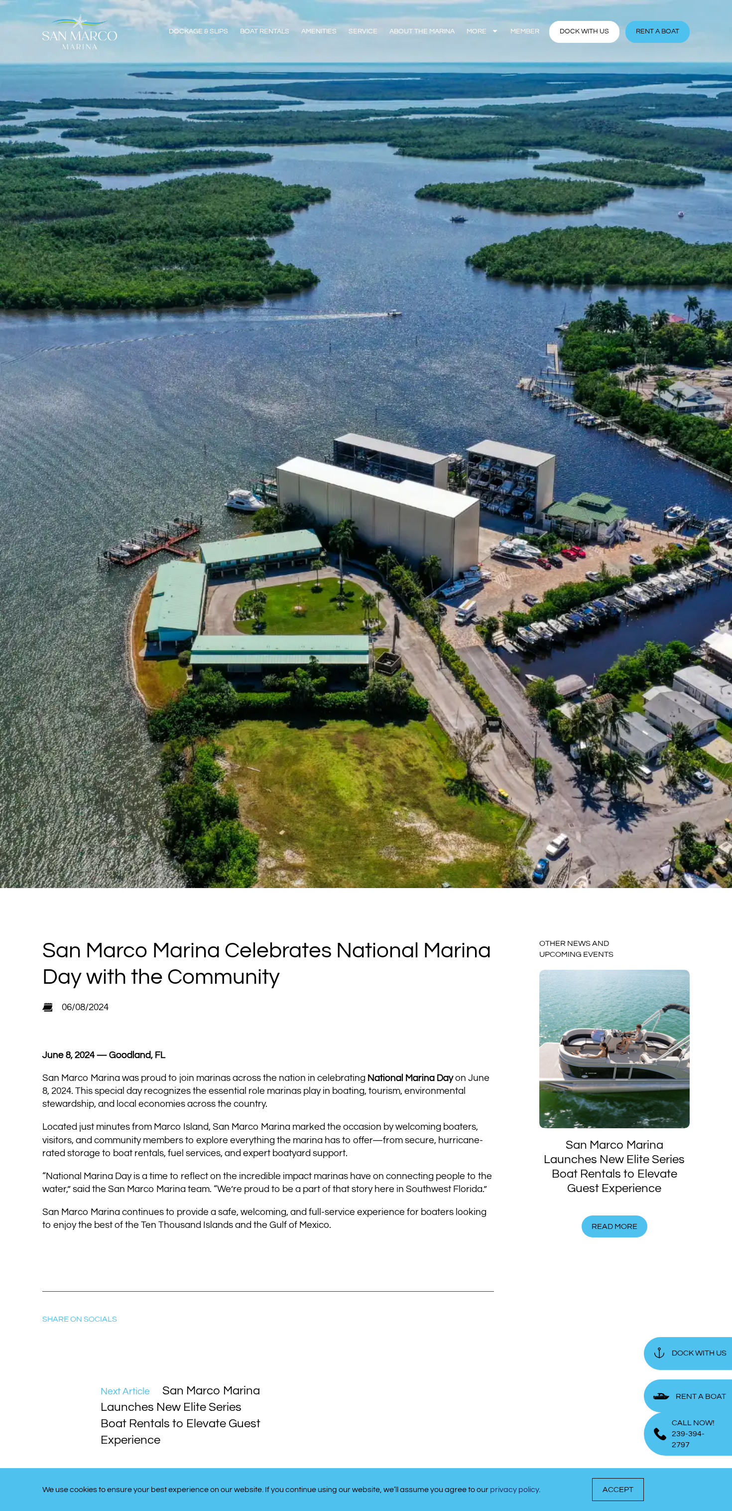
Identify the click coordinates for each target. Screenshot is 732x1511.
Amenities (319, 31)
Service (363, 31)
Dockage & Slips (198, 31)
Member (524, 31)
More (477, 31)
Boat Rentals (264, 31)
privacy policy (514, 1490)
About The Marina (422, 31)
